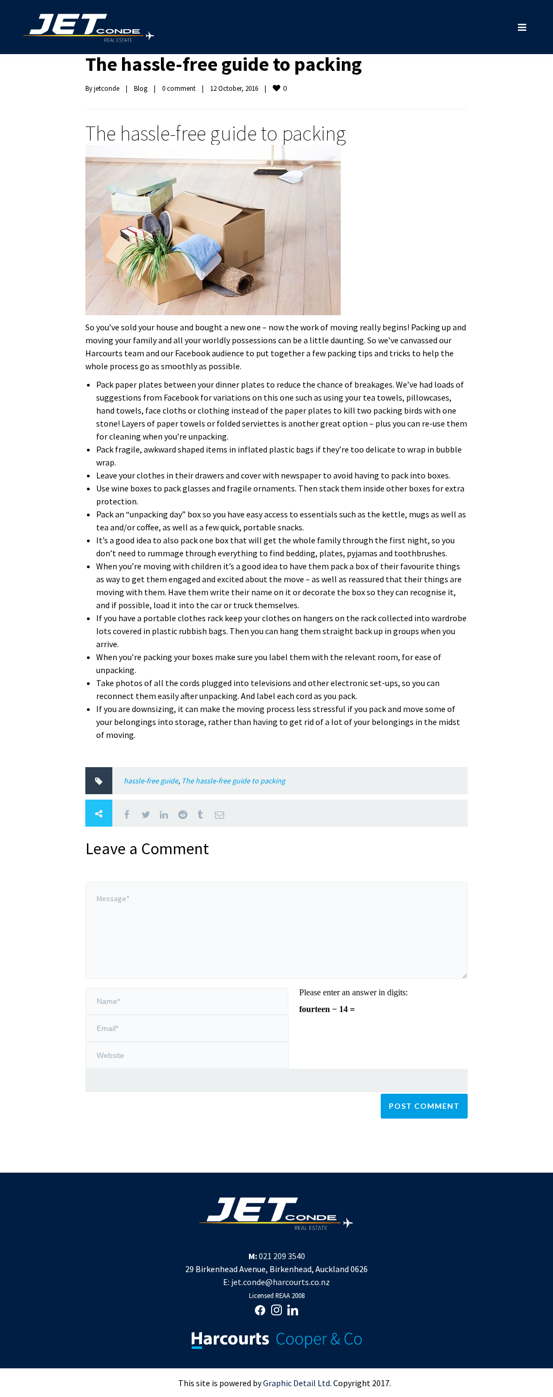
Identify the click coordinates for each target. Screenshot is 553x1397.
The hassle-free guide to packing (223, 64)
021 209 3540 (282, 1255)
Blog (140, 88)
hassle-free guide (151, 781)
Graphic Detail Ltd (296, 1383)
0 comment (178, 88)
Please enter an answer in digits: (353, 992)
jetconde (106, 88)
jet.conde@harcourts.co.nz (280, 1281)
